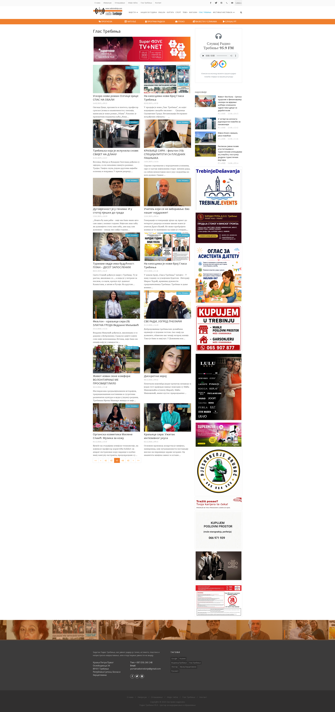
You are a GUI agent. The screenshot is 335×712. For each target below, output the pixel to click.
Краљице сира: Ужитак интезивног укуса (159, 436)
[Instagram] (221, 3)
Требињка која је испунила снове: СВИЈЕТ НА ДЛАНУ (116, 152)
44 (122, 460)
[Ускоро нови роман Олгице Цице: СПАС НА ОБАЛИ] (29, 630)
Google (174, 658)
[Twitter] (216, 3)
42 (111, 460)
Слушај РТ (230, 21)
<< (95, 460)
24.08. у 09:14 (233, 163)
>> (138, 460)
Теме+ (185, 12)
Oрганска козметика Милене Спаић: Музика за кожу (112, 436)
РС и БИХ (221, 113)
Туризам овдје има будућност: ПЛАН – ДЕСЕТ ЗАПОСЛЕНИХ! (113, 265)
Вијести (132, 12)
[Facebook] (210, 3)
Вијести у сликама (206, 21)
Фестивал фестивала (223, 12)
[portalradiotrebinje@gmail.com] (232, 3)
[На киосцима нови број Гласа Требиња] (75, 630)
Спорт (178, 12)
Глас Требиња (146, 3)
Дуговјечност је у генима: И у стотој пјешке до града (112, 210)
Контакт (158, 3)
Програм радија (156, 21)
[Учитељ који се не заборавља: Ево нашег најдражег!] (259, 630)
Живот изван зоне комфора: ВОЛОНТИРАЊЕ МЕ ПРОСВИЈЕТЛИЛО (112, 379)
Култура (170, 12)
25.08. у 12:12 (233, 127)
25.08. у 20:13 (233, 113)
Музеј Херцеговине (188, 667)
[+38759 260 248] (226, 3)
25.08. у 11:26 (233, 139)
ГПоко (181, 21)
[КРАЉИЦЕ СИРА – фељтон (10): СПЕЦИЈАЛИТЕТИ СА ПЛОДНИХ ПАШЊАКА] (167, 630)
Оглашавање (120, 3)
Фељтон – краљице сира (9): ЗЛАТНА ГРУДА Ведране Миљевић (116, 323)
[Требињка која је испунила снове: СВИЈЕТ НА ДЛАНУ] (121, 630)
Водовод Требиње (179, 663)
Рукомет (174, 671)
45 (128, 460)
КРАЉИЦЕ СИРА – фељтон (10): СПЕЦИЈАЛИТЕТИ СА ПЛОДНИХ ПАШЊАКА (164, 154)
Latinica (238, 3)
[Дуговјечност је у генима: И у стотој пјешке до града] (213, 630)
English (161, 12)
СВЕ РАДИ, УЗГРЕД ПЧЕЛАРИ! (163, 321)
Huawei (183, 658)
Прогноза (106, 21)
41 (106, 460)
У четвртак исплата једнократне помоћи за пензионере (229, 122)
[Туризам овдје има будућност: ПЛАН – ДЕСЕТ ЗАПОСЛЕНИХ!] (305, 630)
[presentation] (2, 630)
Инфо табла (133, 3)
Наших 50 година (149, 12)
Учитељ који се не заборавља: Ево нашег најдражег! (166, 210)
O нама (97, 3)
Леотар (174, 667)
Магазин (193, 12)
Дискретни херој (155, 376)
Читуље (131, 21)
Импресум (107, 3)
